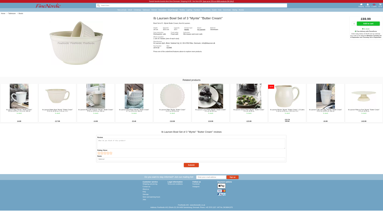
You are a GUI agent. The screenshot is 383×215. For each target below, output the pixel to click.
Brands (241, 10)
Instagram (195, 186)
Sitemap (146, 194)
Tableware (146, 10)
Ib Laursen (201, 29)
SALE (130, 10)
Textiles (182, 10)
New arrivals (121, 10)
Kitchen (154, 10)
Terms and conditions (175, 184)
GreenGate (227, 10)
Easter (214, 10)
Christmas (137, 10)
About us (146, 189)
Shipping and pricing (150, 184)
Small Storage (173, 10)
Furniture (197, 10)
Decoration (162, 10)
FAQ (144, 192)
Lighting (189, 10)
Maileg (234, 10)
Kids (219, 10)
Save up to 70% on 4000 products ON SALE (218, 1)
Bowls (186, 29)
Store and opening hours (151, 197)
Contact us (146, 186)
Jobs (144, 199)
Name (99, 156)
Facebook (196, 184)
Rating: (102, 150)
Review (100, 137)
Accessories (206, 10)
